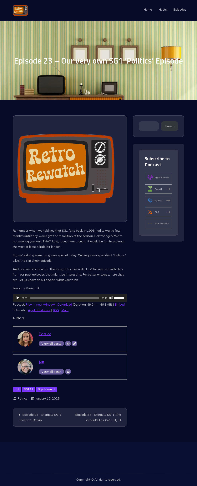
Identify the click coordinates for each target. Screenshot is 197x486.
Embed (120, 304)
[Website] (74, 343)
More (64, 310)
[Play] (18, 298)
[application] (70, 298)
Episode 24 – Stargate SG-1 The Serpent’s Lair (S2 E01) (98, 417)
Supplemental (46, 389)
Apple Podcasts (39, 310)
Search (169, 126)
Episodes (179, 9)
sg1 (16, 389)
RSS (56, 310)
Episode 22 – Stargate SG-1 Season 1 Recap (40, 417)
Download (64, 304)
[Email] (68, 343)
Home (148, 9)
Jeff (41, 362)
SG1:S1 (28, 389)
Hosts (163, 9)
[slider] (119, 297)
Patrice (45, 334)
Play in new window (40, 304)
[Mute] (111, 298)
